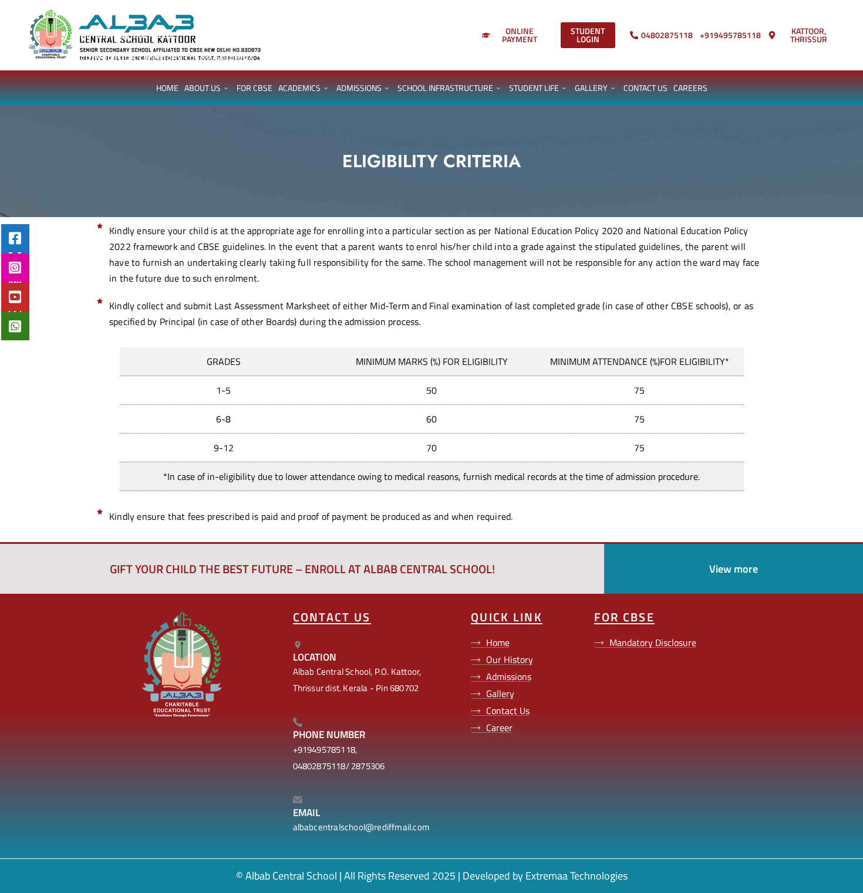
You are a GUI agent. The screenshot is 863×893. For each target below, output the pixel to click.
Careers (690, 88)
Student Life (534, 88)
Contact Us (645, 88)
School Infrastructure (445, 88)
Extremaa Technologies (576, 876)
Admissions (359, 88)
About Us (202, 88)
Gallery (591, 88)
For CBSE (254, 88)
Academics (299, 88)
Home (167, 88)
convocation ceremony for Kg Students (158, 57)
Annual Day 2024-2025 (121, 34)
